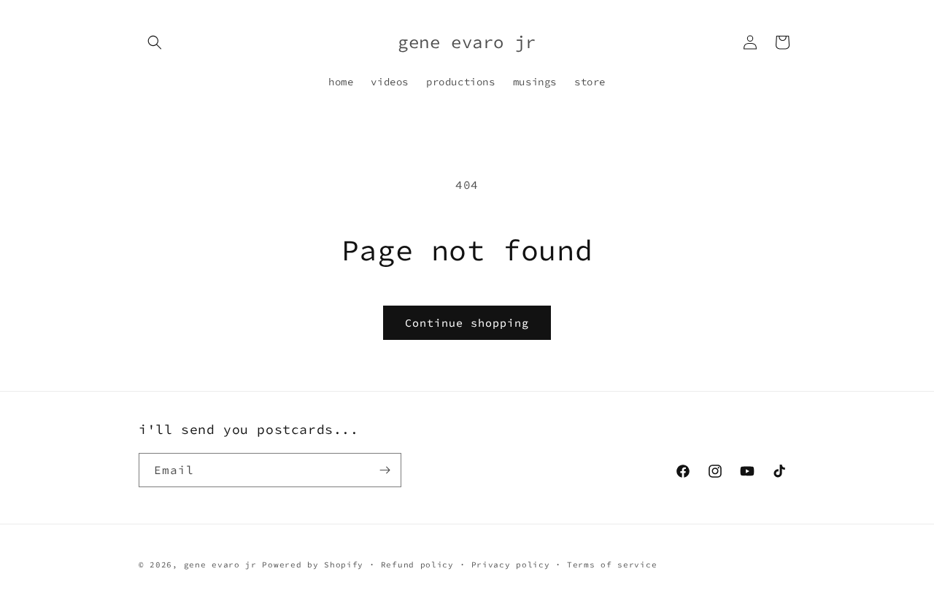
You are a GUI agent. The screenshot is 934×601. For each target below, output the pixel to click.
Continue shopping (467, 323)
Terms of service (612, 564)
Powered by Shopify (312, 564)
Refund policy (417, 564)
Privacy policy (510, 564)
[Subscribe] (384, 470)
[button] (155, 42)
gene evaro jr (220, 564)
